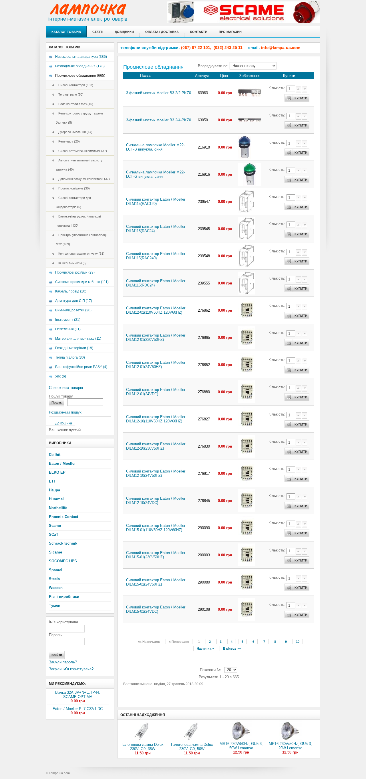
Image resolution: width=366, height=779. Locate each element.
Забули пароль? (63, 662)
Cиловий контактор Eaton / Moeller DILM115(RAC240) (155, 256)
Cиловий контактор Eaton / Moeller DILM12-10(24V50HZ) (155, 473)
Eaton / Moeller (62, 463)
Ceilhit (54, 454)
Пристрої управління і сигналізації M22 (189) (81, 239)
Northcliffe (58, 508)
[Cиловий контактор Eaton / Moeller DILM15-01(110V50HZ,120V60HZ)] (246, 538)
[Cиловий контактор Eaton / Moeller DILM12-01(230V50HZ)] (246, 347)
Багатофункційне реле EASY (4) (81, 367)
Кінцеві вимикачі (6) (71, 263)
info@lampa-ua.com (280, 48)
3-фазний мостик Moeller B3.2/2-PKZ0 (158, 93)
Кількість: (277, 88)
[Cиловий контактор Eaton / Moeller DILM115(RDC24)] (246, 293)
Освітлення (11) (68, 329)
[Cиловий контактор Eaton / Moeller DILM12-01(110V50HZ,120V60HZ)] (246, 320)
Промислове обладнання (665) (80, 76)
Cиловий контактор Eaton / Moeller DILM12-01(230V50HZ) (155, 337)
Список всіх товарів (66, 387)
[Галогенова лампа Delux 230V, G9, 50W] (191, 741)
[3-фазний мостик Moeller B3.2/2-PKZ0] (249, 96)
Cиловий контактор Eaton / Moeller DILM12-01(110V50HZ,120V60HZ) (155, 310)
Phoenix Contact (63, 517)
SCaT (53, 534)
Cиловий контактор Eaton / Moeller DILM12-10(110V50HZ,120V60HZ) (155, 419)
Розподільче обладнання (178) (80, 66)
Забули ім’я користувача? (71, 669)
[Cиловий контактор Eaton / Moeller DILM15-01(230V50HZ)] (246, 565)
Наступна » (205, 648)
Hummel (56, 499)
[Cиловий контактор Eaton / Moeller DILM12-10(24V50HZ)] (246, 483)
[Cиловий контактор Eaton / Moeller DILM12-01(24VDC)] (246, 402)
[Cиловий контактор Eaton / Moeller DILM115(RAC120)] (246, 211)
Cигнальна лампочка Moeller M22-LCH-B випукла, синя (155, 147)
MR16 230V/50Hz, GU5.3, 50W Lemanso (241, 746)
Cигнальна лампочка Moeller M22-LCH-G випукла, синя (155, 174)
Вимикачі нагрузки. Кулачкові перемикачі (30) (78, 221)
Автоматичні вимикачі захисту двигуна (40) (79, 165)
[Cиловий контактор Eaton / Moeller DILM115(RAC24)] (246, 239)
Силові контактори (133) (74, 85)
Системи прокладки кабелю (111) (82, 282)
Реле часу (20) (68, 141)
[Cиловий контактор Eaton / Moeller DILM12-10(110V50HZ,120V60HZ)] (246, 429)
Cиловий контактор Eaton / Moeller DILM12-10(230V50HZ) (155, 446)
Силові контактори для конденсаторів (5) (73, 202)
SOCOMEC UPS (63, 561)
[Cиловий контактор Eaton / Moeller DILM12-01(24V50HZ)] (246, 375)
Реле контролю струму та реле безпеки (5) (79, 118)
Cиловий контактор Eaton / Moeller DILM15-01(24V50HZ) (155, 582)
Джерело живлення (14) (74, 132)
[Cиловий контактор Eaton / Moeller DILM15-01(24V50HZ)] (246, 592)
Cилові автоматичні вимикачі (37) (81, 151)
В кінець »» (232, 648)
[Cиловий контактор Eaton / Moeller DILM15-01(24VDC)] (246, 619)
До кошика (63, 423)
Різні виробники (64, 596)
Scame (55, 525)
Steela (54, 579)
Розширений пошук (65, 412)
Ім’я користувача (63, 622)
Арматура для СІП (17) (73, 301)
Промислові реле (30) (73, 188)
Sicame (55, 552)
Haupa (54, 490)
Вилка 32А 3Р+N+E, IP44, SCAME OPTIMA (77, 694)
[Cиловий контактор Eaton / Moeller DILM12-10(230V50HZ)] (246, 456)
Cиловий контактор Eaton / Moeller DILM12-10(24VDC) (155, 500)
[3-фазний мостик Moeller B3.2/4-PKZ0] (249, 121)
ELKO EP (57, 472)
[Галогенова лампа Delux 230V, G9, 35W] (142, 741)
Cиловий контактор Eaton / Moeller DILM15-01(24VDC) (155, 609)
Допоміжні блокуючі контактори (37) (83, 179)
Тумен (54, 605)
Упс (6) (60, 376)
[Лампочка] (107, 16)
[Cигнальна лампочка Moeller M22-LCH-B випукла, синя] (244, 157)
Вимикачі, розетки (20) (73, 310)
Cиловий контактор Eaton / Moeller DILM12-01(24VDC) (155, 391)
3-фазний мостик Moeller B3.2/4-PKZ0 (158, 120)
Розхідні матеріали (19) (74, 348)
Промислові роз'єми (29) (75, 272)
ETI (52, 481)
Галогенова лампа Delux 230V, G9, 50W (192, 746)
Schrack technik (63, 543)
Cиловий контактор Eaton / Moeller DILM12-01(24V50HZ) (155, 364)
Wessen (56, 588)
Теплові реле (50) (69, 94)
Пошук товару (61, 396)
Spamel (55, 570)
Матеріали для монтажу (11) (78, 339)
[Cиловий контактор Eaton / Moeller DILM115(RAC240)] (246, 266)
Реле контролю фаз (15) (74, 104)
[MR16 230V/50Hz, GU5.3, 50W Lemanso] (241, 740)
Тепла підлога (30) (70, 357)
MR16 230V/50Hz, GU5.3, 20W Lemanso (290, 746)
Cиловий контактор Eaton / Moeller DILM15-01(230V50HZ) (155, 555)
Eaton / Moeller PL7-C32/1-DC (78, 709)
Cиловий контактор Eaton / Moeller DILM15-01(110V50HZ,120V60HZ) (155, 527)
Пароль (55, 635)
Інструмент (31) (67, 320)
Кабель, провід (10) (70, 291)
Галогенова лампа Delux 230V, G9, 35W (143, 746)
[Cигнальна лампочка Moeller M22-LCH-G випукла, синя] (249, 184)
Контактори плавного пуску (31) (80, 253)
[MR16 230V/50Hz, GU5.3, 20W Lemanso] (290, 740)
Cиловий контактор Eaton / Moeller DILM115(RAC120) (155, 201)
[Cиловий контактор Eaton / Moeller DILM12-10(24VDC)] (246, 511)
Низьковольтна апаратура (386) (81, 57)
